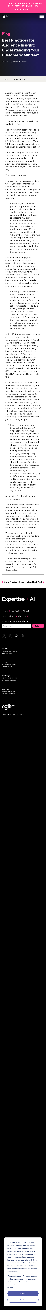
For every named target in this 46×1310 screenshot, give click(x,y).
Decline (23, 1300)
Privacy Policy (12, 1271)
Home (5, 611)
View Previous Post (14, 582)
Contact (15, 611)
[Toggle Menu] (42, 16)
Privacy (21, 715)
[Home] (5, 16)
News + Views (8, 616)
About (26, 611)
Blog (6, 34)
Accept (23, 1293)
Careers (21, 616)
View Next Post (34, 582)
